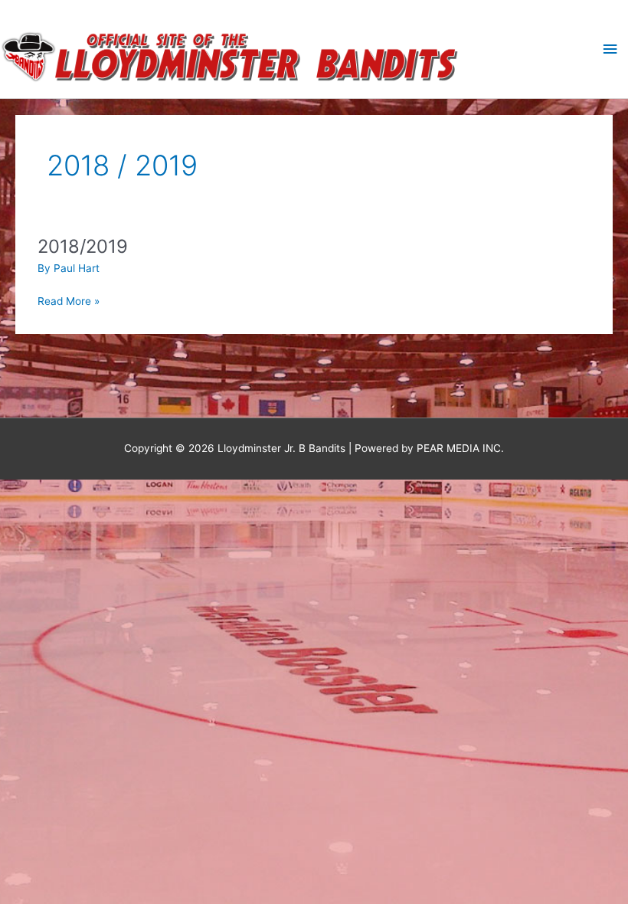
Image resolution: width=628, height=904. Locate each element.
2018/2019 (83, 246)
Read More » (69, 300)
